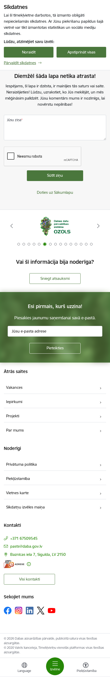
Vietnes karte (17, 492)
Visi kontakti (29, 579)
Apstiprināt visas (81, 52)
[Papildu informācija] (29, 564)
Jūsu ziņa (14, 120)
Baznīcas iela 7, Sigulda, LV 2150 (38, 554)
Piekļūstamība (18, 478)
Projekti (12, 415)
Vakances (14, 387)
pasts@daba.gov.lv (26, 546)
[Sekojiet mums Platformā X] (41, 610)
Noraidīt (29, 52)
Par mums (15, 430)
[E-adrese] (14, 564)
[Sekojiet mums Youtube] (52, 610)
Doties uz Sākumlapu (55, 192)
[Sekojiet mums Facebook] (8, 610)
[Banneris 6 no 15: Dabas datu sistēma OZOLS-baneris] (55, 226)
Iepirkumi (14, 401)
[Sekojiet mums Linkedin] (30, 610)
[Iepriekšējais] (11, 225)
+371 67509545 (24, 538)
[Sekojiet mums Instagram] (19, 610)
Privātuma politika (21, 464)
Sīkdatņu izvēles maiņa (25, 507)
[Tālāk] (98, 225)
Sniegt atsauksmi (55, 278)
